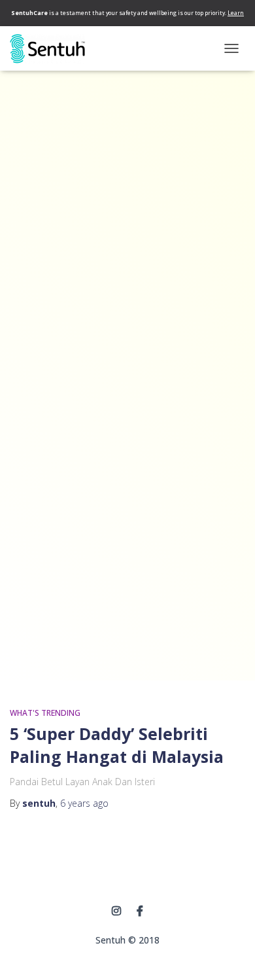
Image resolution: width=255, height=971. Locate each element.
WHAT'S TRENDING (45, 712)
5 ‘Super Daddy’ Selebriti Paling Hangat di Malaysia (117, 745)
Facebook (140, 911)
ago (84, 803)
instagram (116, 911)
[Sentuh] (52, 48)
